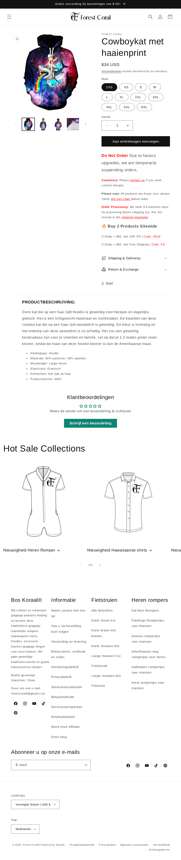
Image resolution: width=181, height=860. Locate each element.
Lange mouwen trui (106, 656)
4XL (109, 107)
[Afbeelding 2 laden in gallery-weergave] (43, 124)
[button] (9, 17)
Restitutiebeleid (63, 717)
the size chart (121, 199)
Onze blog (59, 737)
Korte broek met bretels (103, 633)
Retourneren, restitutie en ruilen (68, 654)
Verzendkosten (111, 71)
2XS (109, 87)
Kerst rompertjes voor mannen (148, 685)
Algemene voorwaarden (134, 844)
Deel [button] (109, 283)
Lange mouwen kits (106, 675)
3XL (156, 97)
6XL (144, 107)
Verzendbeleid (161, 844)
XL (122, 97)
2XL (138, 97)
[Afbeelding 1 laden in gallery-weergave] (28, 124)
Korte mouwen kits (105, 646)
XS (126, 87)
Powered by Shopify (53, 844)
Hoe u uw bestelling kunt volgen (66, 628)
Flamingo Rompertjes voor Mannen (148, 623)
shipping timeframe (134, 217)
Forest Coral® (31, 844)
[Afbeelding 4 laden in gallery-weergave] (73, 124)
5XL (127, 107)
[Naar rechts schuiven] (85, 124)
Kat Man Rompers (145, 610)
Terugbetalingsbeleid (82, 844)
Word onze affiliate (65, 726)
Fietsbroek (99, 666)
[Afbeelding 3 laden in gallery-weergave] (58, 124)
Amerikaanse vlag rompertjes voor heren (149, 654)
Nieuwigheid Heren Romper (29, 550)
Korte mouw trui (103, 620)
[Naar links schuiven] (16, 124)
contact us (137, 180)
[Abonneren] (85, 765)
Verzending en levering (68, 641)
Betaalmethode (62, 697)
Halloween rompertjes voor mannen (148, 669)
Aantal (106, 117)
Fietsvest (98, 685)
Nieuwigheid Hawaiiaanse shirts (117, 550)
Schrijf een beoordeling (91, 423)
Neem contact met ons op (68, 613)
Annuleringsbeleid (64, 667)
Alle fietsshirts (102, 610)
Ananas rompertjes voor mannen (146, 638)
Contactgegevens (159, 849)
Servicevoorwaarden (66, 687)
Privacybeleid (61, 677)
